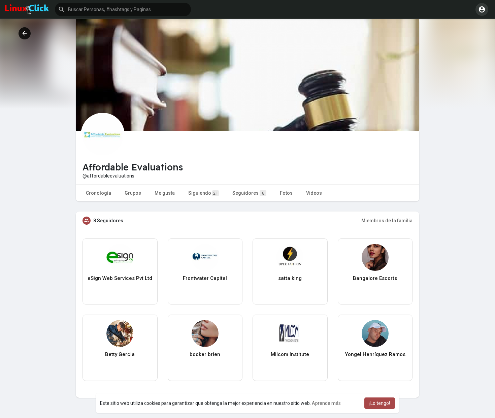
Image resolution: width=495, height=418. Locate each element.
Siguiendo (203, 193)
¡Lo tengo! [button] (379, 403)
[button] (123, 9)
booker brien (205, 354)
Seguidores (248, 193)
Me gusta (165, 193)
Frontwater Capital (205, 278)
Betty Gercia (120, 354)
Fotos (286, 193)
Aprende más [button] (326, 403)
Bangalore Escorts (375, 278)
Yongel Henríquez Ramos (375, 354)
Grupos (133, 193)
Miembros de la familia (386, 220)
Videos (314, 193)
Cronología (98, 193)
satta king (290, 278)
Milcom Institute (290, 354)
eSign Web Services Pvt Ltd (120, 278)
